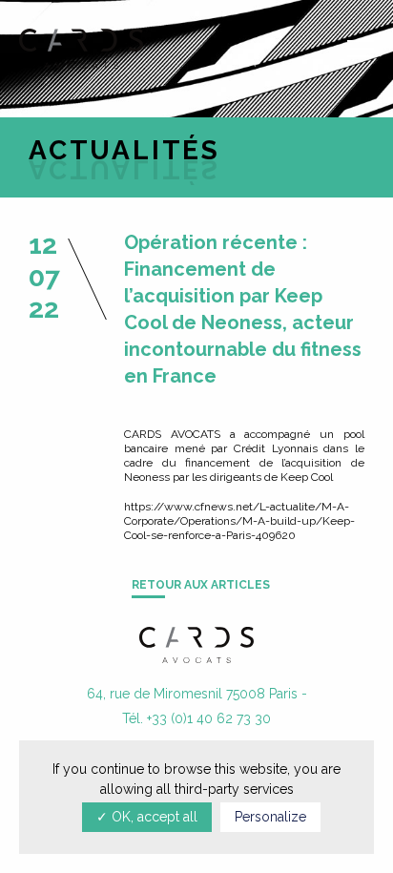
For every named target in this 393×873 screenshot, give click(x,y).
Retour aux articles (201, 585)
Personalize (270, 816)
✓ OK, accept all (146, 816)
